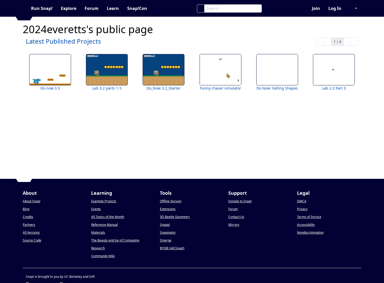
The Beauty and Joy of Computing (115, 240)
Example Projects (103, 201)
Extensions (168, 209)
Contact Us (236, 217)
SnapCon (137, 8)
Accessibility (306, 224)
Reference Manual (104, 224)
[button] (353, 8)
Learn (113, 8)
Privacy (302, 209)
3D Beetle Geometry (175, 217)
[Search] (201, 8)
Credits (28, 217)
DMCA (301, 201)
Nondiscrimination (310, 232)
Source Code (32, 240)
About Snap (31, 201)
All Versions (31, 232)
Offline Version (170, 201)
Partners (29, 224)
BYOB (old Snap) (172, 248)
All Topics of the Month (107, 217)
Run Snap (42, 8)
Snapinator (168, 232)
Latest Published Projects (63, 41)
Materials (98, 232)
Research (98, 248)
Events (96, 209)
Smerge (165, 240)
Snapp (165, 224)
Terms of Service (309, 217)
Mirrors (233, 224)
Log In (334, 8)
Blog (26, 209)
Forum (91, 8)
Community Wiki (103, 256)
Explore (68, 8)
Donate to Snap (240, 201)
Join (316, 8)
